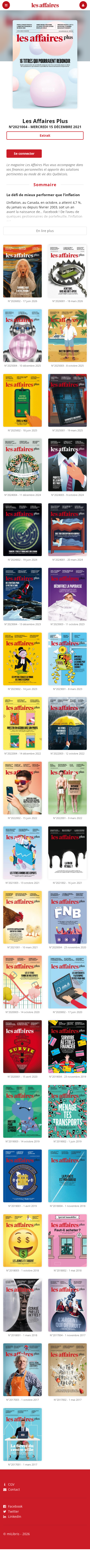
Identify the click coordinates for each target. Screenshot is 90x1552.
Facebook (14, 1507)
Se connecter (24, 153)
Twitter (13, 1511)
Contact (13, 1489)
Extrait (45, 135)
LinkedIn (14, 1516)
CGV (10, 1485)
